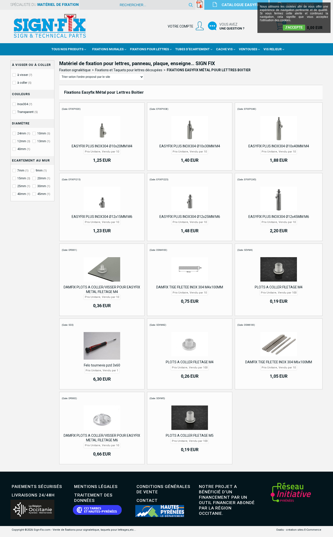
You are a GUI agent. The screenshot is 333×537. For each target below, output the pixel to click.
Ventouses (248, 49)
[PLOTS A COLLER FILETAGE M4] (278, 283)
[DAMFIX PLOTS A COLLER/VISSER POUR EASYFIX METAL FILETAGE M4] (102, 283)
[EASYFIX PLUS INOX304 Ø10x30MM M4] (189, 142)
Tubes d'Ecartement (192, 49)
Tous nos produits (67, 49)
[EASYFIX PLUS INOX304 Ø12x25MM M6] (189, 212)
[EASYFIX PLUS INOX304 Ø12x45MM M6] (278, 212)
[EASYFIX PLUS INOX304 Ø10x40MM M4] (278, 142)
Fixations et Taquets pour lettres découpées (128, 70)
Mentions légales (96, 486)
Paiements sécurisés (37, 486)
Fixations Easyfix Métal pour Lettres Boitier (209, 70)
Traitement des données (93, 498)
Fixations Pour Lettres (149, 49)
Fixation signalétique (75, 70)
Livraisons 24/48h (33, 495)
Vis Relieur (273, 49)
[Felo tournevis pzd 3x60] (102, 361)
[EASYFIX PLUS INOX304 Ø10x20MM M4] (102, 142)
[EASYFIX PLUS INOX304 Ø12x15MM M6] (102, 212)
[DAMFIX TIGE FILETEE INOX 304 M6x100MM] (278, 358)
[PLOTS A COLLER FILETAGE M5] (189, 431)
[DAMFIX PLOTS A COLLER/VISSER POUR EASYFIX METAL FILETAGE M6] (102, 431)
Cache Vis (224, 49)
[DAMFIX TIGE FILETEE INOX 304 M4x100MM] (189, 283)
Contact (147, 500)
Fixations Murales (108, 49)
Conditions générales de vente (163, 489)
